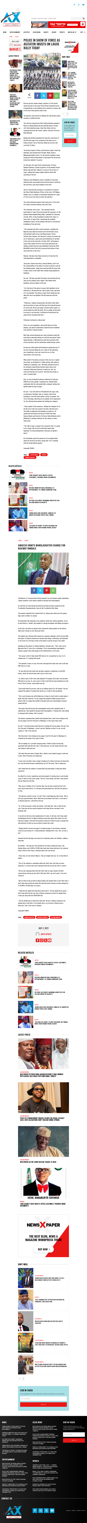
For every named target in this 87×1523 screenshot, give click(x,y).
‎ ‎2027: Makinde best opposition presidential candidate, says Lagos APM (72, 76)
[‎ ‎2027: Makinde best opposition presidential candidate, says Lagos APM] (64, 75)
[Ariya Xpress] (11, 45)
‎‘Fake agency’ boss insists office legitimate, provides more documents (15, 142)
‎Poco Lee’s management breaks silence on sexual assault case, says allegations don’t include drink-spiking (15, 100)
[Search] (84, 18)
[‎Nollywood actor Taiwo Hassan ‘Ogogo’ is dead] (15, 114)
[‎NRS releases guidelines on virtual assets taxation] (64, 84)
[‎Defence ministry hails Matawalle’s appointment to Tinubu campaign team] (18, 487)
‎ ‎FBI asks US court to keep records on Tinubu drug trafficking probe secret (43, 526)
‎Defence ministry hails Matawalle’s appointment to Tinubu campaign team (42, 489)
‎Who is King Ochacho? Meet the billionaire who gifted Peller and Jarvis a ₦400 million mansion (72, 105)
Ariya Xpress (17, 45)
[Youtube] (83, 4)
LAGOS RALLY (34, 455)
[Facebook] (74, 4)
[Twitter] (17, 49)
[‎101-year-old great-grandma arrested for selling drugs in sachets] (18, 500)
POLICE (44, 455)
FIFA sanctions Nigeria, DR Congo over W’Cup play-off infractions (44, 1489)
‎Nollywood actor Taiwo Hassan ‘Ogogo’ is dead (15, 122)
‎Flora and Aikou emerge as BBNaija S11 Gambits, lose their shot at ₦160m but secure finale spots (72, 94)
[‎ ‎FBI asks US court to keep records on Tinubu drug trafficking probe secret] (18, 525)
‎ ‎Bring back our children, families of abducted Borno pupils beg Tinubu (42, 514)
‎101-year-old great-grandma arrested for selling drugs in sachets (44, 501)
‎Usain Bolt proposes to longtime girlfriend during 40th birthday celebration (14, 1490)
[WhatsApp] (56, 96)
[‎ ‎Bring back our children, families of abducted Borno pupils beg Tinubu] (18, 513)
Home (11, 37)
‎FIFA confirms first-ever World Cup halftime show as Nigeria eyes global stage (45, 1479)
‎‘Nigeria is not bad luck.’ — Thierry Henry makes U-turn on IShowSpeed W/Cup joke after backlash (45, 1466)
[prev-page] (63, 114)
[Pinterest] (50, 96)
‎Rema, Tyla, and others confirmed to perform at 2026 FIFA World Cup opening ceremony (45, 1473)
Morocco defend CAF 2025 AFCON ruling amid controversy (44, 1484)
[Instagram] (79, 4)
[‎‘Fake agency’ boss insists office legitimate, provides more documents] (15, 132)
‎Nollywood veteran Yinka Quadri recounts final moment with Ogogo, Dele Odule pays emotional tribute (15, 75)
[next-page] (67, 114)
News (17, 37)
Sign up (70, 141)
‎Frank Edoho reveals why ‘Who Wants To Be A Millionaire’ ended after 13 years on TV (72, 65)
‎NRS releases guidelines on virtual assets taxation (72, 84)
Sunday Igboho (30, 457)
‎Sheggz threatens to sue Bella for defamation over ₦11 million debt (14, 1484)
